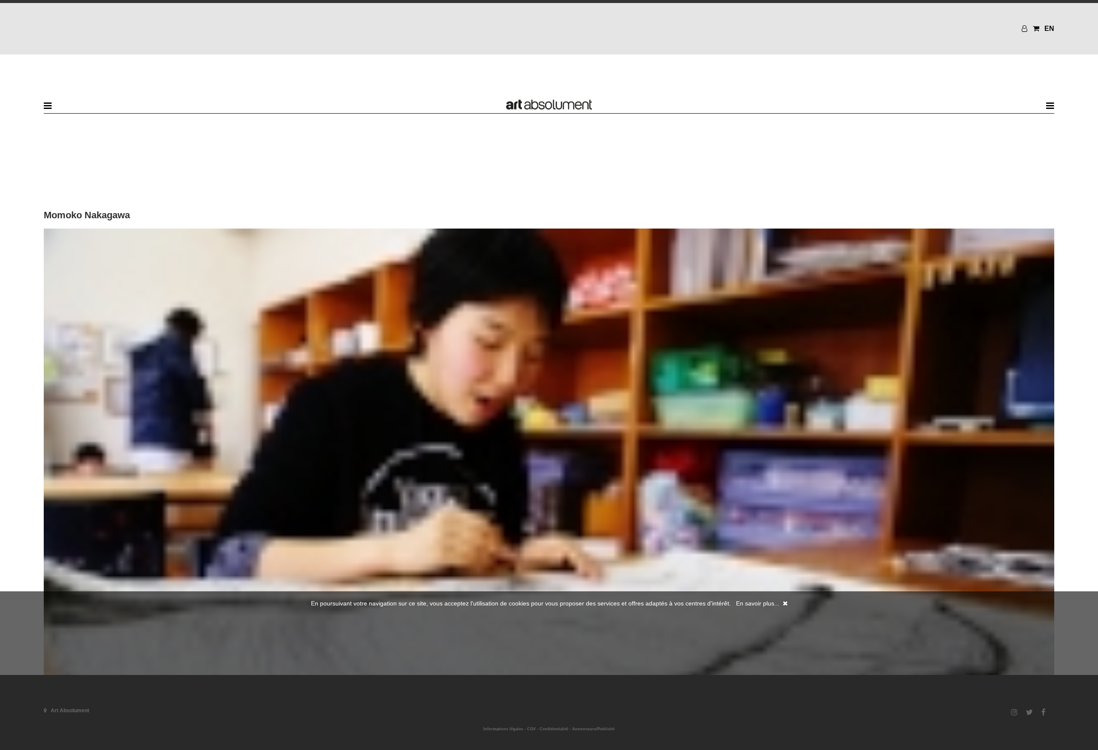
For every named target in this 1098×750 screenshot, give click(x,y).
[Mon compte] (1025, 28)
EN (1049, 28)
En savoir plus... (757, 603)
